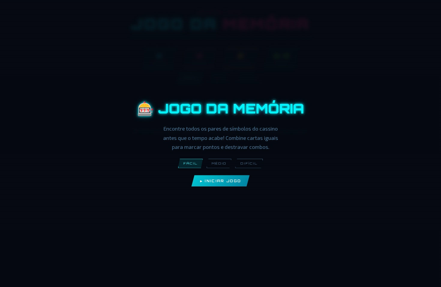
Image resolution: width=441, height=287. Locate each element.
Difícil (249, 163)
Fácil (190, 163)
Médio (219, 163)
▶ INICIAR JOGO (220, 181)
